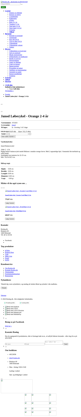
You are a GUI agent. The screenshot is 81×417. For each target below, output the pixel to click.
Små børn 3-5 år (14, 26)
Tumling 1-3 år (14, 24)
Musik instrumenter (15, 55)
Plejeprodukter (14, 60)
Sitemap (3, 295)
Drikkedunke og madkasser (18, 57)
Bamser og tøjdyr (15, 15)
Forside (7, 94)
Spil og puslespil (14, 53)
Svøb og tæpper (14, 64)
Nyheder (12, 30)
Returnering (9, 276)
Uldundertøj (13, 43)
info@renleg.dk (6, 237)
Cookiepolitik (25, 303)
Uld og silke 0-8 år (15, 41)
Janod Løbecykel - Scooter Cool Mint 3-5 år (18, 195)
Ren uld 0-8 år (14, 39)
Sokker (11, 47)
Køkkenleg (13, 18)
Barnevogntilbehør (15, 74)
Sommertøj (13, 37)
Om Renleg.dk (10, 268)
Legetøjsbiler (13, 16)
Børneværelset (14, 66)
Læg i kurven (10, 203)
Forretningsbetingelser (12, 274)
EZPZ (7, 260)
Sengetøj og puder (15, 72)
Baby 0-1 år (13, 22)
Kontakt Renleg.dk (11, 270)
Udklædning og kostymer (17, 51)
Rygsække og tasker (16, 68)
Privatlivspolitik (10, 303)
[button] (9, 85)
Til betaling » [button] (9, 91)
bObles (11, 20)
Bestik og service (15, 58)
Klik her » (8, 326)
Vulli (6, 254)
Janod (14, 125)
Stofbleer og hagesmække (17, 70)
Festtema (12, 76)
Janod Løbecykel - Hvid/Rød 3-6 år (15, 211)
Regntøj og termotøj (16, 36)
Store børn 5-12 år (15, 28)
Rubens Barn (9, 252)
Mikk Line (8, 256)
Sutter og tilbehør (15, 62)
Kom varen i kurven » (8, 136)
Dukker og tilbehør (15, 13)
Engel (7, 258)
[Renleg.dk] (14, 2)
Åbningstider (9, 272)
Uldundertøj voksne (15, 45)
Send (65, 344)
